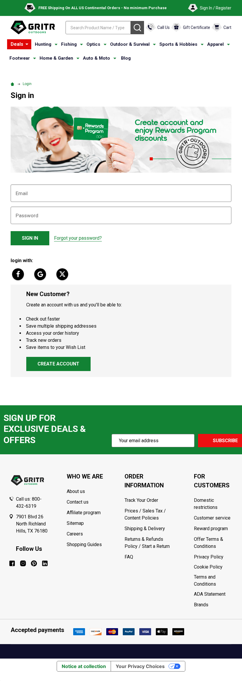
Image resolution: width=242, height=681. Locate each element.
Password (27, 215)
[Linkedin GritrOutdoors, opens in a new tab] (45, 563)
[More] (26, 44)
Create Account (58, 364)
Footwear (19, 58)
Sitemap (75, 523)
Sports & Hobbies (178, 44)
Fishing (69, 44)
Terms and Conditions (213, 581)
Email (22, 193)
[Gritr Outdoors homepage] (33, 27)
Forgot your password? (78, 238)
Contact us (78, 502)
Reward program (211, 528)
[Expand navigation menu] (56, 44)
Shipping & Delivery (145, 528)
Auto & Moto (96, 58)
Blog (126, 58)
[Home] (13, 84)
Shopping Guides (84, 544)
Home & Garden (56, 58)
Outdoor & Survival (130, 44)
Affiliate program (84, 512)
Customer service (212, 518)
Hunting (43, 44)
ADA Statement (209, 594)
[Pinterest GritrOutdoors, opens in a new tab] (34, 563)
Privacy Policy (213, 557)
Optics (93, 44)
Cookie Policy (213, 567)
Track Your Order (141, 500)
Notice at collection (84, 666)
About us (76, 491)
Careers (75, 534)
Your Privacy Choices (140, 666)
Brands (201, 604)
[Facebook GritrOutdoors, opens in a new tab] (12, 563)
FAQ (129, 557)
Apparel (215, 44)
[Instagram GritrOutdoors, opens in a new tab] (23, 563)
